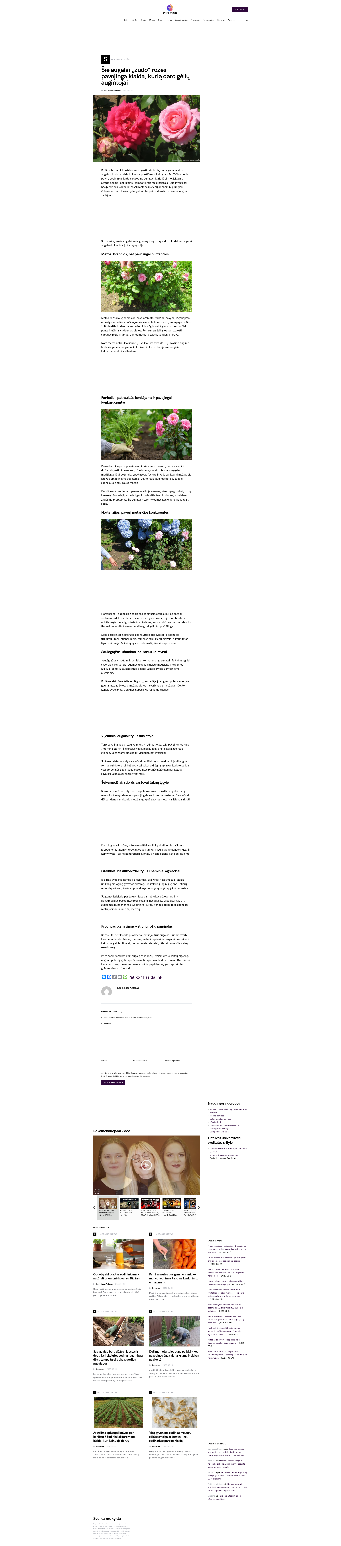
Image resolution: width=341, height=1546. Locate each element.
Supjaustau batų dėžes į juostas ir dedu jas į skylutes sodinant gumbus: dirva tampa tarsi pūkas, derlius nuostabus (118, 1358)
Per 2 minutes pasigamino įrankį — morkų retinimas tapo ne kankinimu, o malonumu (173, 1278)
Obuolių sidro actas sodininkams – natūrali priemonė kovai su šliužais (116, 1276)
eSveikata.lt (215, 1122)
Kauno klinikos (217, 1116)
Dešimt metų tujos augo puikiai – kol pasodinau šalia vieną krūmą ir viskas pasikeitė (174, 1356)
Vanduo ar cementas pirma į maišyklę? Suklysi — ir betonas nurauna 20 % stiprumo (227, 1475)
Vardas (104, 1060)
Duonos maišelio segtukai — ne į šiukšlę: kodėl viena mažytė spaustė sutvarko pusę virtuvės (226, 1452)
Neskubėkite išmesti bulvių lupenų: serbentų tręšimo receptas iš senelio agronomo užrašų (224, 1331)
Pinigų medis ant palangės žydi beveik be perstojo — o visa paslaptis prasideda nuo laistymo (227, 1249)
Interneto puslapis (172, 1060)
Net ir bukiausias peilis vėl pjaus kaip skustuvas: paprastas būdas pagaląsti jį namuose (226, 1319)
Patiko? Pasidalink (145, 977)
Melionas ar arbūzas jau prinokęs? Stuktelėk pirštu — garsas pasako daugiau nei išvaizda (227, 1354)
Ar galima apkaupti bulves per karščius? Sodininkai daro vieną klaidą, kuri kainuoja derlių (114, 1437)
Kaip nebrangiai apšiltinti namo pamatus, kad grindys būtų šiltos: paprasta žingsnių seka (227, 1487)
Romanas (156, 1288)
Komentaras (106, 1024)
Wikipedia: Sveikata (219, 1132)
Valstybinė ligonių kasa (220, 1119)
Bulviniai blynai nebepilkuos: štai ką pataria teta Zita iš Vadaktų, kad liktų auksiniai (225, 1307)
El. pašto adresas (141, 1060)
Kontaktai (239, 9)
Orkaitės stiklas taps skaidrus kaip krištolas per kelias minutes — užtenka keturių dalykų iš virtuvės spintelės (226, 1293)
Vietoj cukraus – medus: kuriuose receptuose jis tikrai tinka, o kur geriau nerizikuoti (226, 1272)
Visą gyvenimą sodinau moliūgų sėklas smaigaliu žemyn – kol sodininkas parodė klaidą (170, 1437)
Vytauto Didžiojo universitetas (224, 1155)
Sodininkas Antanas (112, 91)
